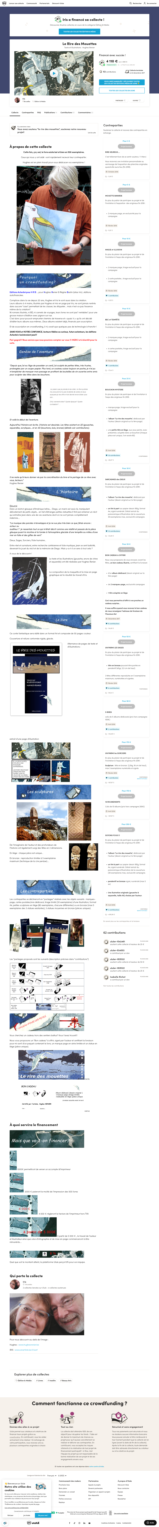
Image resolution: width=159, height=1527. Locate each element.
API (89, 1499)
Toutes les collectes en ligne (122, 90)
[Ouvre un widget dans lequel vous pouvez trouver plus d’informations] (150, 1523)
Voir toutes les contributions (113, 986)
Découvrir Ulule (123, 1485)
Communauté (32, 3)
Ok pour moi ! (43, 1515)
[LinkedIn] (84, 1523)
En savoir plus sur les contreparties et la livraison (121, 921)
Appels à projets (94, 1485)
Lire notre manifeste (121, 1513)
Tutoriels (62, 1495)
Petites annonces (65, 1499)
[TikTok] (74, 1523)
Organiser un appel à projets (99, 1492)
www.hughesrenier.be (29, 1344)
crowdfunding (15, 1437)
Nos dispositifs (93, 1495)
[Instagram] (79, 1523)
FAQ (39, 112)
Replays (62, 1502)
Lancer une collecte (16, 3)
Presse (120, 1495)
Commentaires (85, 112)
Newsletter (122, 1499)
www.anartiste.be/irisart (26, 1349)
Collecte (14, 112)
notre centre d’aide (96, 1466)
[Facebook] (69, 1523)
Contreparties (28, 112)
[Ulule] (44, 1523)
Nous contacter (123, 1488)
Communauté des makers (70, 1481)
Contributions (68, 112)
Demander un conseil (67, 1492)
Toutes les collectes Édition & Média (79, 31)
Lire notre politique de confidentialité (16, 1508)
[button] (5, 1523)
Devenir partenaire (95, 1488)
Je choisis (27, 1515)
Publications (50, 112)
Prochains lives (64, 1485)
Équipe (120, 1492)
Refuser (10, 1515)
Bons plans (63, 1488)
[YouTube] (89, 1523)
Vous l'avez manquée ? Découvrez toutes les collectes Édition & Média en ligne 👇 (122, 82)
